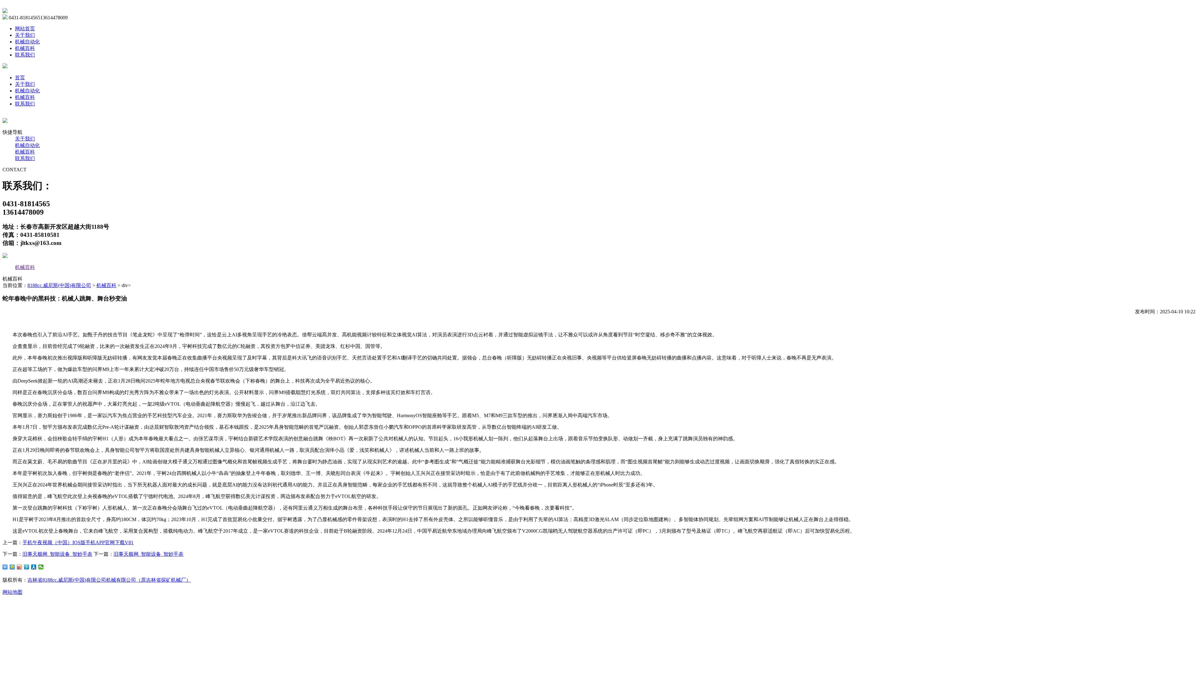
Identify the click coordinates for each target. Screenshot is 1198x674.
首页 (20, 77)
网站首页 (25, 28)
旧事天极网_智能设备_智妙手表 (57, 554)
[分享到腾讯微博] (26, 566)
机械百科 (25, 48)
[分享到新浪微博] (19, 566)
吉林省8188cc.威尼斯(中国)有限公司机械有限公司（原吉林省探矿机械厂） (109, 580)
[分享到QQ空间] (12, 566)
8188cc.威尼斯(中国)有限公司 (59, 285)
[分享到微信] (41, 566)
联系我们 (25, 54)
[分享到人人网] (34, 566)
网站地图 (12, 592)
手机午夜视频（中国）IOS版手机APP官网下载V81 (78, 542)
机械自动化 (27, 41)
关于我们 (25, 35)
